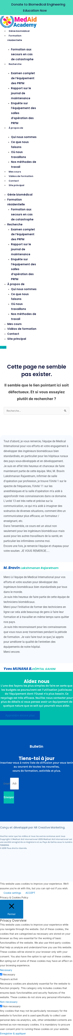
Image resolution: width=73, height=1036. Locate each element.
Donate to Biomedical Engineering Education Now (38, 7)
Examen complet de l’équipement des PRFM (23, 78)
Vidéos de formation (21, 176)
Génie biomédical (19, 31)
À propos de (16, 127)
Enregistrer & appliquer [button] (13, 1033)
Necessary (9, 974)
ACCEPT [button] (30, 892)
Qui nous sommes (23, 137)
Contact (14, 180)
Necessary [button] (6, 970)
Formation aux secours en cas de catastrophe (22, 54)
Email (7, 783)
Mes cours (15, 171)
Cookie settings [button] (12, 892)
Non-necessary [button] (9, 1001)
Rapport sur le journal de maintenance (21, 93)
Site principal (16, 185)
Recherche (15, 64)
